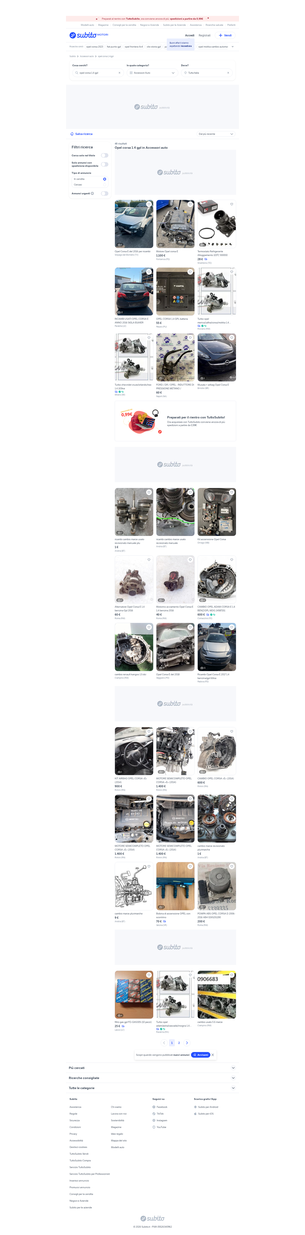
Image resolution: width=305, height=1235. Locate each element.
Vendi (228, 35)
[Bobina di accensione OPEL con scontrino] (175, 894)
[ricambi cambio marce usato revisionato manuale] (175, 520)
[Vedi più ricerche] (232, 46)
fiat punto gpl (114, 46)
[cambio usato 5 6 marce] (217, 1002)
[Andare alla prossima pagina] (186, 1042)
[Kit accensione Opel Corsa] (217, 520)
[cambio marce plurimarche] (134, 894)
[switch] (104, 155)
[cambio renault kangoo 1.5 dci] (134, 653)
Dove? (185, 65)
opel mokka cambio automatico (214, 46)
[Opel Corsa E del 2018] (175, 653)
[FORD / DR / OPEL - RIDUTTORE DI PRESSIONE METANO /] (175, 365)
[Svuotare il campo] (119, 73)
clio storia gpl (154, 46)
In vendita (79, 179)
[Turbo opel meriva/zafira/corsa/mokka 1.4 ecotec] (217, 298)
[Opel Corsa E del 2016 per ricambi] (134, 232)
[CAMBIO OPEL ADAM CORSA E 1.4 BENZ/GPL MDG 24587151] (217, 587)
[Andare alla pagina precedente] (164, 1042)
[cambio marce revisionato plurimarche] (217, 826)
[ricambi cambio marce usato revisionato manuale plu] (134, 520)
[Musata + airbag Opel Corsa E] (217, 365)
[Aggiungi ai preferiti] (149, 204)
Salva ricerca (83, 134)
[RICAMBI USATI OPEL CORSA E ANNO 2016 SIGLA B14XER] (134, 297)
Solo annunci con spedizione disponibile (85, 164)
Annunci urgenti (81, 193)
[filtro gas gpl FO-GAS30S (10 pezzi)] (134, 1002)
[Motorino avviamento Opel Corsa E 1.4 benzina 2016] (175, 587)
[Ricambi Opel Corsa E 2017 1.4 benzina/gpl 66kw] (217, 653)
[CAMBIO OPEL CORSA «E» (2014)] (217, 759)
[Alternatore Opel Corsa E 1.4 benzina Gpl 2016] (134, 587)
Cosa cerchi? (80, 65)
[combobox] (98, 73)
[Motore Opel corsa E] (175, 232)
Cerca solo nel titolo (83, 155)
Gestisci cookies (78, 1147)
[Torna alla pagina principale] (90, 35)
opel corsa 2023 (94, 46)
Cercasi (78, 184)
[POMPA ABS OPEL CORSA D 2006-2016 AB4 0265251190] (217, 894)
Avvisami (203, 1054)
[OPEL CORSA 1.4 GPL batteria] (175, 298)
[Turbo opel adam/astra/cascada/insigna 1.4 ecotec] (175, 1002)
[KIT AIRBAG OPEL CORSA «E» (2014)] (134, 759)
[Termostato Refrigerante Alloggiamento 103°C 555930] (217, 232)
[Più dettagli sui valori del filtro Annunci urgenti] (92, 193)
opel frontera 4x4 (134, 46)
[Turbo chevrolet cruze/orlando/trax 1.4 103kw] (134, 365)
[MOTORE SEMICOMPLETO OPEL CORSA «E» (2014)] (175, 759)
